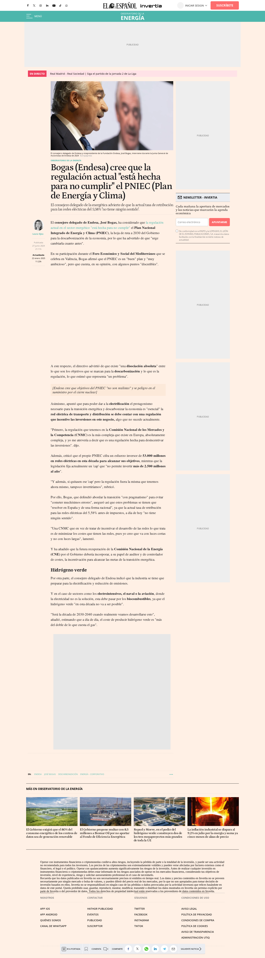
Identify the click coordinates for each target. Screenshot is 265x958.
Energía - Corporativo (92, 774)
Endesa (38, 774)
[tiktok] (60, 5)
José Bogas (50, 774)
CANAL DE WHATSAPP (53, 926)
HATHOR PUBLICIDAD (100, 908)
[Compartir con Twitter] (138, 948)
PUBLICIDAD (94, 920)
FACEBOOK (140, 914)
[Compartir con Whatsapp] (147, 948)
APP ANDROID (48, 914)
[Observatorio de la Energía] (132, 16)
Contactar (95, 897)
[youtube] (54, 5)
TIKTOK (138, 926)
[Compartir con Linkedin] (156, 948)
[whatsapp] (66, 5)
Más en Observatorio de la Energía (54, 789)
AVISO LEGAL (189, 908)
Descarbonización (68, 774)
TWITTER (139, 908)
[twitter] (34, 5)
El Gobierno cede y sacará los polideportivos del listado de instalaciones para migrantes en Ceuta (109, 73)
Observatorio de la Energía (66, 160)
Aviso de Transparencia (197, 931)
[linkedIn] (47, 5)
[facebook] (27, 5)
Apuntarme (219, 222)
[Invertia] (149, 5)
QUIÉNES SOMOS (50, 920)
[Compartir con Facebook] (129, 948)
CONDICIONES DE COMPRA (197, 920)
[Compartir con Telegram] (165, 948)
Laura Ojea (37, 233)
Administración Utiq (195, 937)
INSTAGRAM (141, 920)
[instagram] (40, 5)
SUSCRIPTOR (95, 926)
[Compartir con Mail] (174, 948)
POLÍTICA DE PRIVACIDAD (196, 914)
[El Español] (120, 5)
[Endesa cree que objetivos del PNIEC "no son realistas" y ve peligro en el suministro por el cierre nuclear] (103, 390)
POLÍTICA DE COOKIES (194, 926)
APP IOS (45, 908)
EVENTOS (93, 914)
